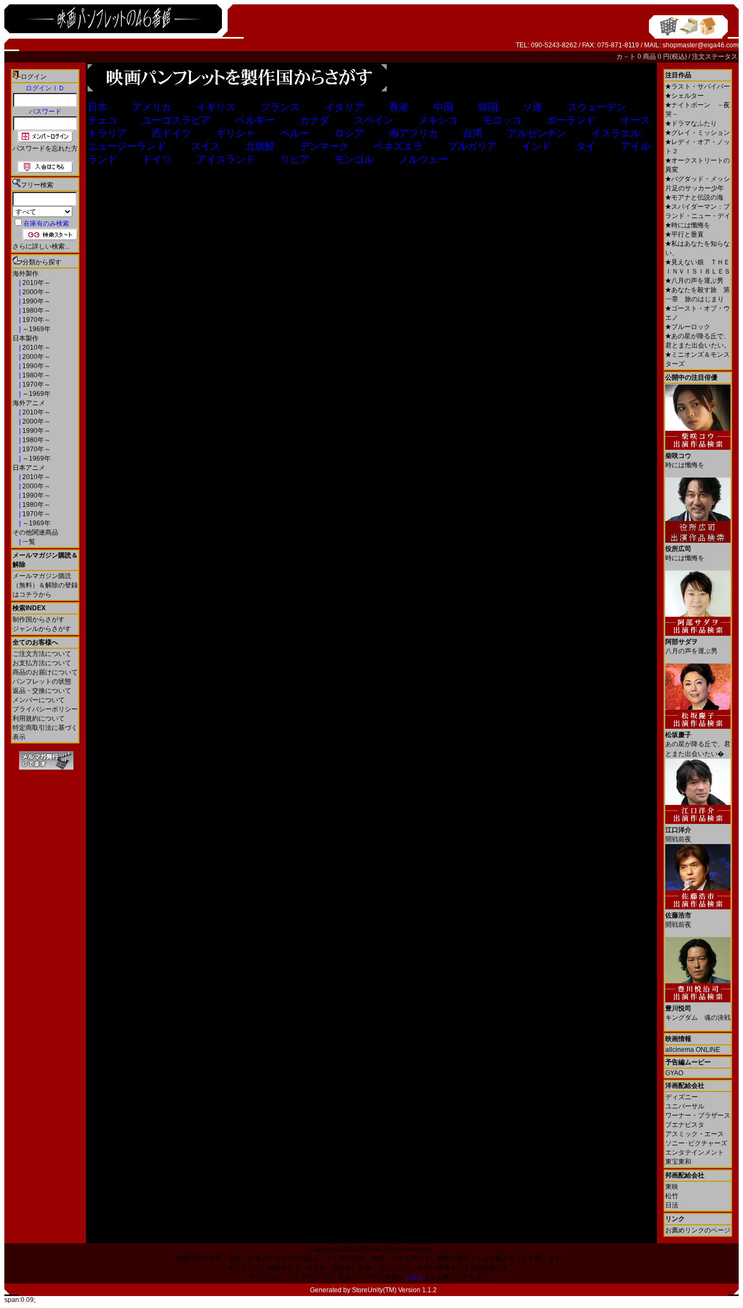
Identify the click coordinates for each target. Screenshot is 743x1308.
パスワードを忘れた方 (45, 148)
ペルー (294, 133)
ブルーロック (687, 327)
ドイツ (156, 159)
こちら (414, 1277)
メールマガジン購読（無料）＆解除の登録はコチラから (45, 585)
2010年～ (36, 283)
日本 (97, 107)
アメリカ (151, 107)
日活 (671, 1205)
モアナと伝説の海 (694, 197)
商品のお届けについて (45, 672)
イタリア (344, 107)
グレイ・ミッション (697, 133)
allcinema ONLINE (692, 1049)
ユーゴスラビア (176, 120)
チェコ (102, 120)
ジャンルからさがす (42, 629)
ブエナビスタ (684, 1125)
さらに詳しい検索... (41, 246)
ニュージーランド (127, 146)
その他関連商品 (35, 532)
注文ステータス (715, 56)
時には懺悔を (687, 225)
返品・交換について (42, 691)
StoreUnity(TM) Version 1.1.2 (394, 1290)
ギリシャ (235, 133)
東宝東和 (678, 1162)
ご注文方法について (42, 654)
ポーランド (571, 120)
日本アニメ (29, 468)
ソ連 (532, 107)
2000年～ (36, 292)
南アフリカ (413, 133)
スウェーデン (596, 107)
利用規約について (39, 718)
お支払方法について (42, 663)
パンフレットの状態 (42, 681)
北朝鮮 (260, 146)
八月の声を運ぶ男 (694, 280)
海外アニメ (29, 403)
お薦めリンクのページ (697, 1230)
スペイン (373, 120)
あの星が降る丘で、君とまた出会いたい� (697, 744)
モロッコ (502, 120)
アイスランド (225, 159)
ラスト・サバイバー (697, 86)
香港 (398, 107)
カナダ (314, 120)
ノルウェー (423, 159)
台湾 (472, 133)
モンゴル (354, 159)
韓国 (488, 107)
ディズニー (681, 1097)
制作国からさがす (39, 619)
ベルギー (255, 120)
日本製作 (26, 338)
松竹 (671, 1196)
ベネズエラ (398, 146)
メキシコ (437, 120)
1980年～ (36, 310)
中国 (443, 107)
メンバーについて (39, 700)
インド (536, 146)
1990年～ (36, 301)
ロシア (349, 133)
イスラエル (615, 133)
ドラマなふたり (691, 123)
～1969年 (36, 329)
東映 (671, 1187)
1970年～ (36, 320)
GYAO (674, 1073)
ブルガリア (472, 146)
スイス (205, 146)
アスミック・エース (694, 1134)
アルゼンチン (536, 133)
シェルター (684, 96)
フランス (280, 107)
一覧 (28, 541)
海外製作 (26, 273)
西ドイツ (171, 133)
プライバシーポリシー (45, 709)
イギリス (216, 107)
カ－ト (626, 56)
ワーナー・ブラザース (697, 1115)
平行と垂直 (684, 234)
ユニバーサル (684, 1106)
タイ (586, 146)
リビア (294, 159)
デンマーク (324, 146)
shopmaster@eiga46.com (700, 45)
